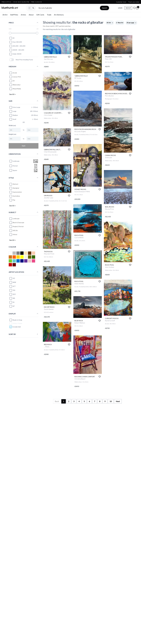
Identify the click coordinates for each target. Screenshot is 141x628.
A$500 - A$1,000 (18, 50)
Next (118, 401)
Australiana (16, 196)
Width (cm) (12, 125)
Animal (15, 234)
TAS (14, 290)
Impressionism (17, 192)
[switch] (11, 59)
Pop (14, 200)
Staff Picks (14, 15)
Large (14, 111)
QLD (14, 294)
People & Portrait (18, 226)
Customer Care (121, 2)
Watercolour (16, 85)
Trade (49, 15)
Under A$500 (17, 54)
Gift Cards (40, 15)
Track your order (133, 2)
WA (14, 298)
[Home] (10, 8)
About (31, 15)
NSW (14, 282)
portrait (15, 166)
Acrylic (15, 73)
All (13, 38)
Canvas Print (17, 77)
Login (120, 8)
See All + (12, 94)
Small (14, 119)
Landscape (16, 218)
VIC (14, 278)
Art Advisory (59, 15)
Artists (23, 15)
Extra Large (16, 107)
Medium (15, 115)
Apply (23, 146)
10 (111, 401)
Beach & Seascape (18, 222)
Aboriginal (16, 188)
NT (14, 306)
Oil (13, 81)
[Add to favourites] (69, 57)
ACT (14, 286)
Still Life (15, 230)
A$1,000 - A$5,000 (19, 46)
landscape (16, 161)
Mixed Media (17, 89)
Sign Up (128, 8)
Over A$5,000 (17, 42)
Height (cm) (12, 134)
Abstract (15, 184)
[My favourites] (134, 8)
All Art (5, 15)
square (15, 170)
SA (13, 302)
